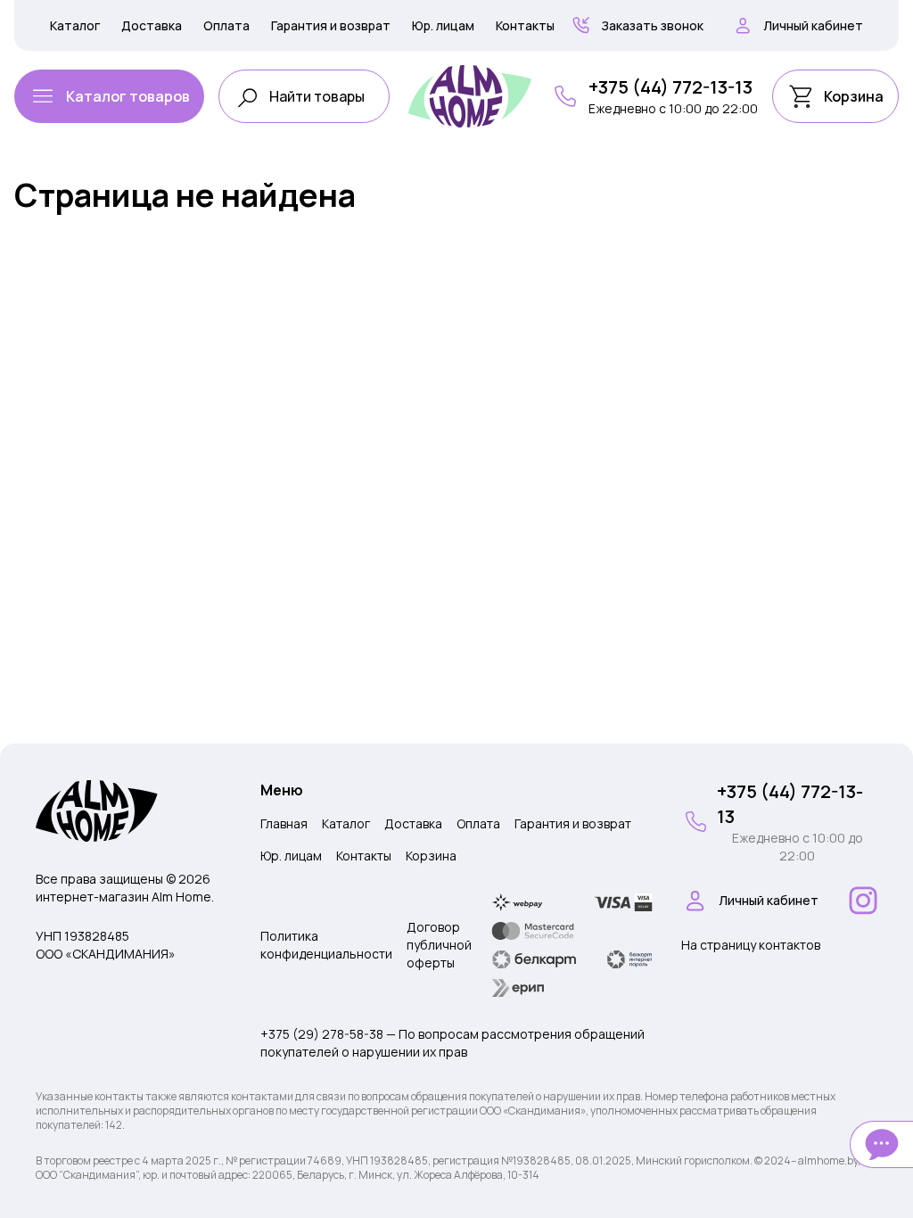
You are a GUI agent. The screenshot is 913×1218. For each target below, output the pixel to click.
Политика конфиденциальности (326, 944)
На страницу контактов (750, 944)
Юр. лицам (443, 25)
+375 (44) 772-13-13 (670, 87)
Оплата (226, 25)
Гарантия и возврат (331, 25)
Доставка (151, 25)
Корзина (431, 855)
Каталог (75, 25)
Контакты (525, 25)
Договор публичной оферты (439, 944)
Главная (284, 823)
